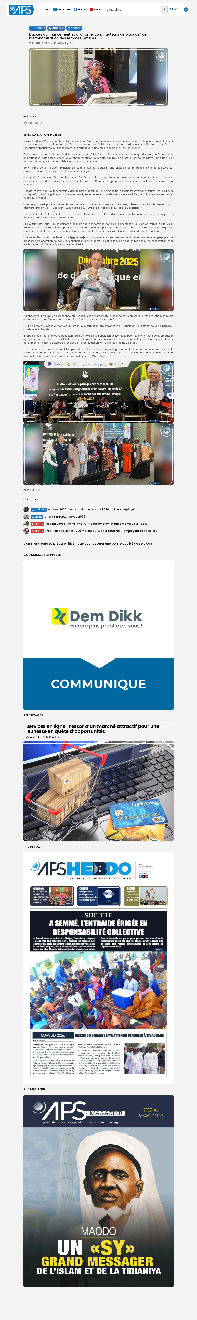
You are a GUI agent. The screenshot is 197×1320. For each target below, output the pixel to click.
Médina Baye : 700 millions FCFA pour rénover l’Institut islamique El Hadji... (96, 524)
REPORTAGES (64, 9)
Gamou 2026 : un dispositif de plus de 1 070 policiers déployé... (92, 509)
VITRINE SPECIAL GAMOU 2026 (65, 517)
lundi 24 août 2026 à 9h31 (45, 737)
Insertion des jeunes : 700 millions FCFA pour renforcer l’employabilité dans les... (101, 531)
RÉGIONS (83, 9)
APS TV (98, 9)
